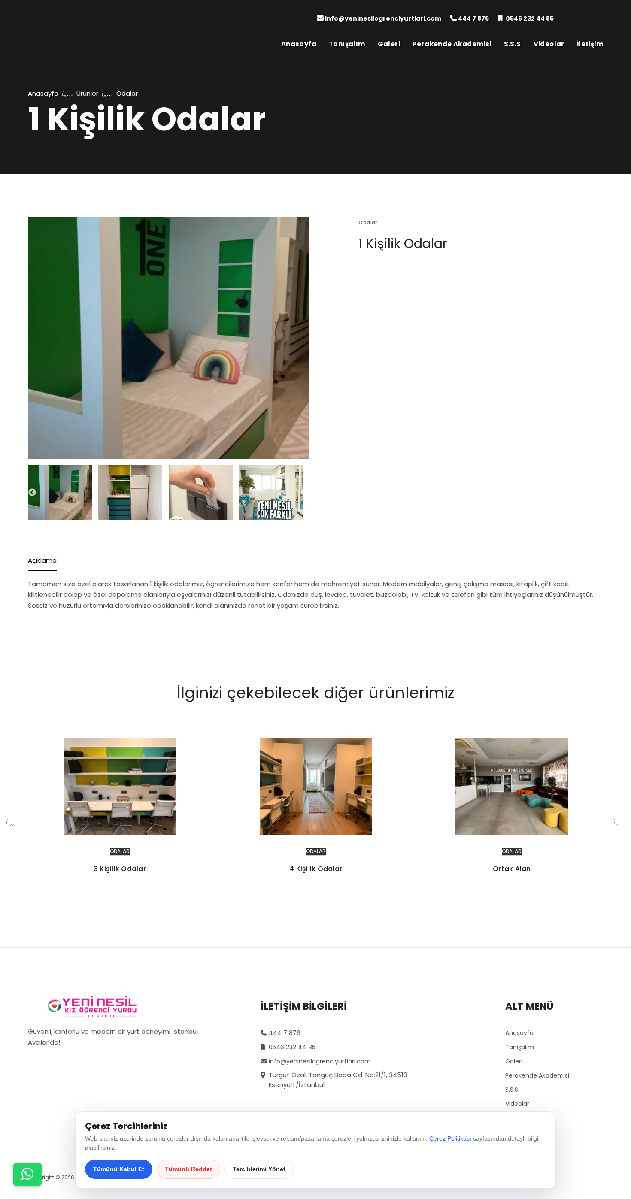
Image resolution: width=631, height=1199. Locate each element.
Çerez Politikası (450, 1138)
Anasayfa (298, 43)
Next (304, 492)
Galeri (389, 43)
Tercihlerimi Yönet (259, 1169)
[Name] (27, 1174)
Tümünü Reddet (188, 1169)
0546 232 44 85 (530, 18)
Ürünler (87, 93)
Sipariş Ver (395, 274)
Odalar (120, 851)
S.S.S (512, 43)
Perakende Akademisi (452, 43)
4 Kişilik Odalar (315, 869)
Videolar (549, 43)
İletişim (590, 43)
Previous (32, 492)
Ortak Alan (512, 869)
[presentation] (10, 821)
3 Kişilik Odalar (120, 869)
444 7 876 (473, 18)
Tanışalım (347, 43)
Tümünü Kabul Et (118, 1169)
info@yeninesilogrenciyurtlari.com (383, 18)
